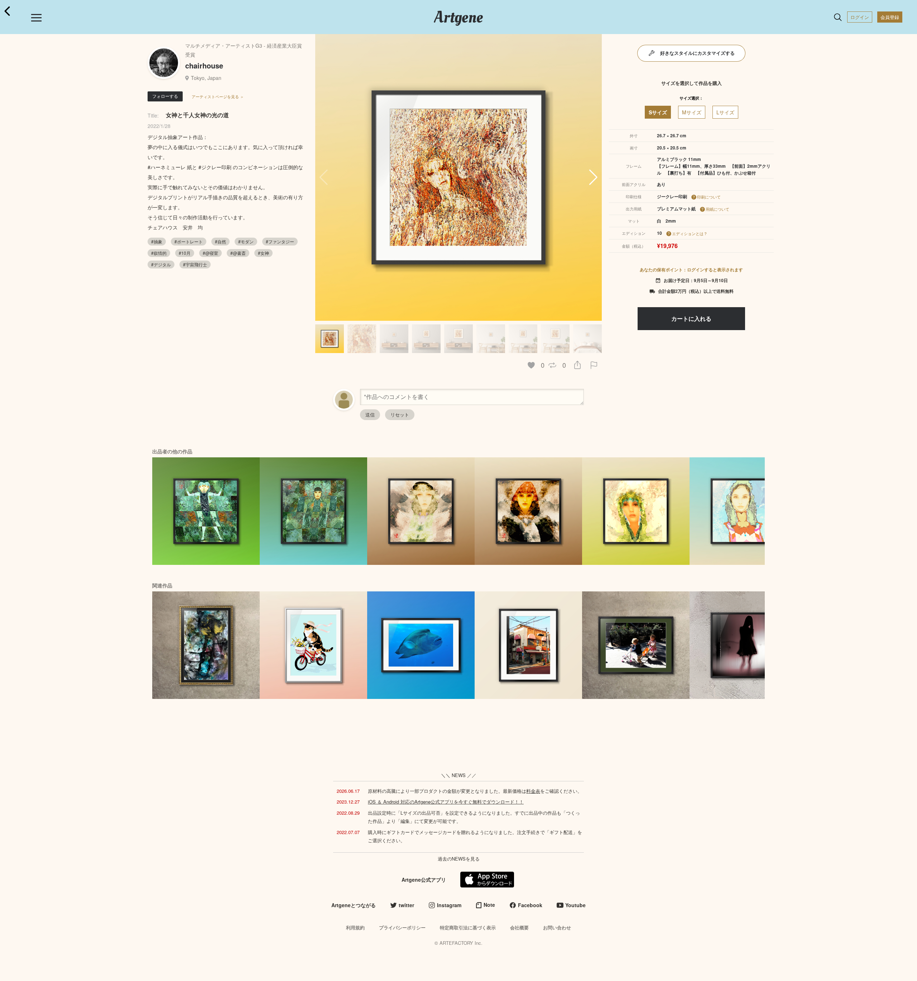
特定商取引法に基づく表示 (468, 927)
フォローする (165, 96)
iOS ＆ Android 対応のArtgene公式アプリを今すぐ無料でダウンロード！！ (446, 801)
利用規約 (355, 927)
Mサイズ (691, 112)
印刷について (709, 197)
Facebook (530, 905)
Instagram (449, 905)
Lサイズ (725, 112)
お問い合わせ (557, 927)
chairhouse (204, 65)
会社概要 (519, 927)
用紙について (717, 209)
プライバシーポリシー (402, 927)
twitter (406, 905)
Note (489, 904)
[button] (593, 177)
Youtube (575, 905)
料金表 (533, 790)
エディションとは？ (689, 233)
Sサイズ (658, 112)
